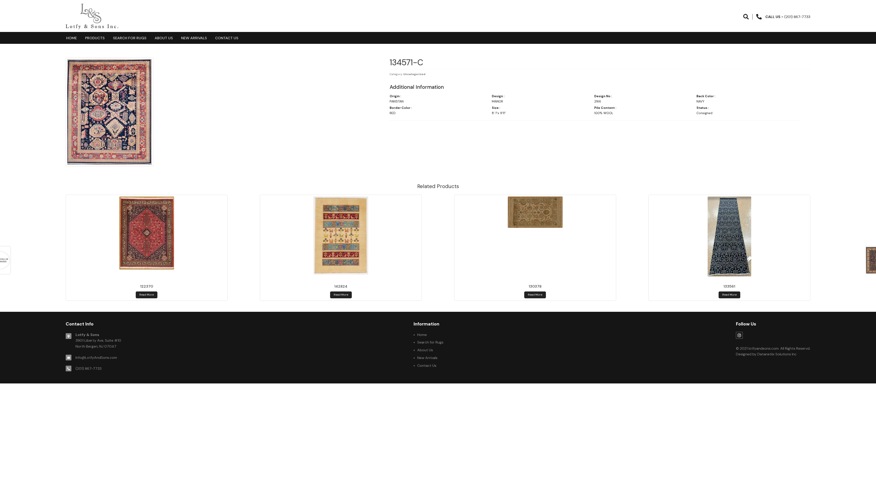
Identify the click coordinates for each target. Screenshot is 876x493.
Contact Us (226, 38)
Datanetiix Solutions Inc (777, 354)
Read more (146, 294)
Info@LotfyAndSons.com (96, 357)
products (95, 38)
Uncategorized (414, 74)
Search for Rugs (129, 38)
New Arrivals (194, 38)
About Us (164, 38)
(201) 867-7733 (89, 368)
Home (71, 38)
